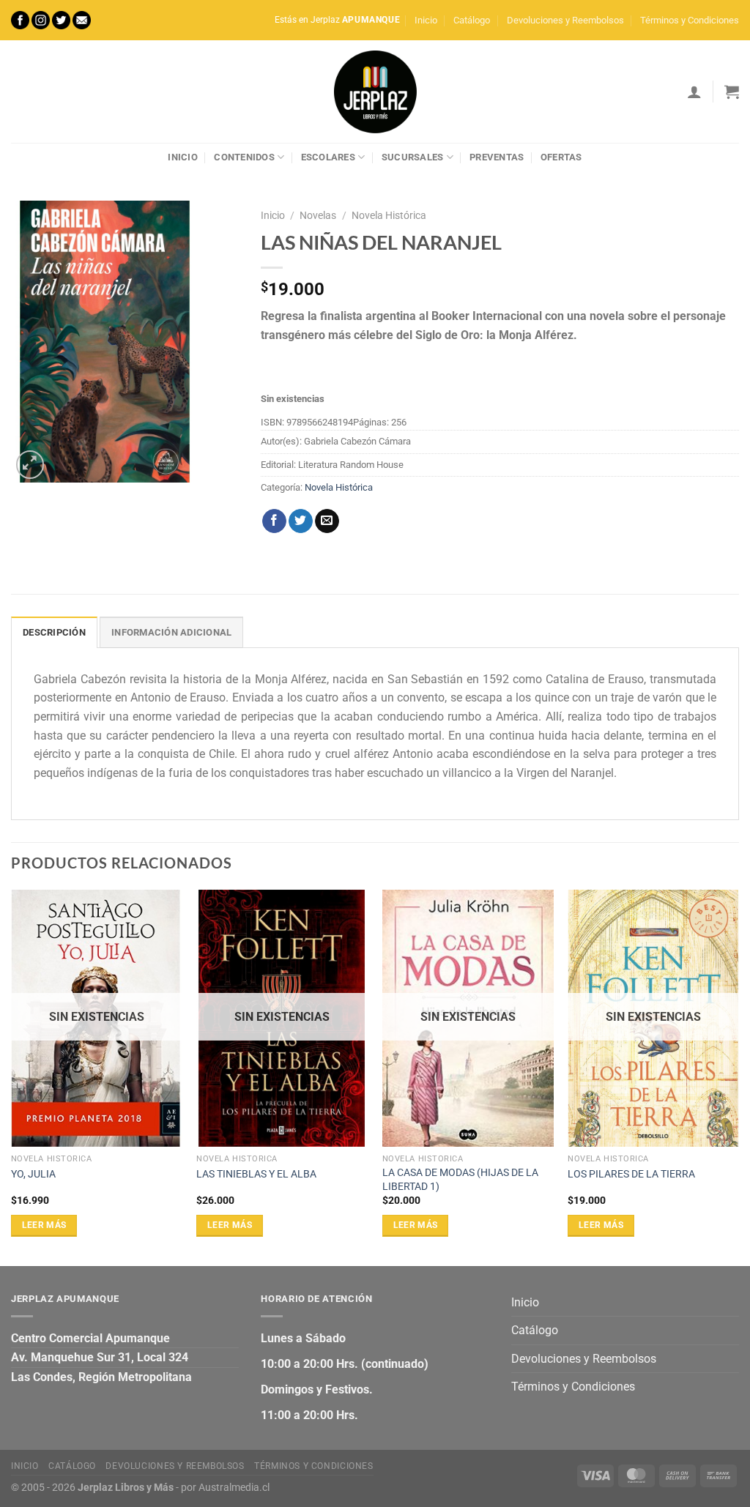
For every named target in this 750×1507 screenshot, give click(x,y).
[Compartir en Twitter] (301, 521)
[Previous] (12, 1076)
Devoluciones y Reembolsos (565, 20)
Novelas (318, 215)
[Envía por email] (327, 521)
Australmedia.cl (234, 1487)
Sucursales (413, 157)
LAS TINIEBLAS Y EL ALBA (256, 1174)
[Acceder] (694, 91)
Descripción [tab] (54, 632)
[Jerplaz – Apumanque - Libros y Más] (375, 91)
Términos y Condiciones (689, 20)
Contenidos (244, 157)
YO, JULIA (33, 1174)
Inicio (426, 20)
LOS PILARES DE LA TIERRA (631, 1174)
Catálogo (471, 20)
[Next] (738, 1076)
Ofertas (561, 157)
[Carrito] (731, 91)
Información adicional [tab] (171, 632)
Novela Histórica (389, 215)
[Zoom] (30, 464)
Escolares (328, 157)
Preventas (496, 157)
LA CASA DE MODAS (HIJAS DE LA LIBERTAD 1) (460, 1179)
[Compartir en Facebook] (274, 521)
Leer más (44, 1225)
